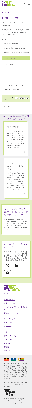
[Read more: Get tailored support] (16, 194)
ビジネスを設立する (11, 313)
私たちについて (9, 323)
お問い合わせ (8, 326)
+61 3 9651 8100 (10, 294)
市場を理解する (9, 300)
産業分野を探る (9, 303)
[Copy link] (16, 98)
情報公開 (7, 332)
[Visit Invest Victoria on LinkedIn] (16, 265)
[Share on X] (23, 98)
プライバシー (8, 340)
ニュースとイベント (11, 319)
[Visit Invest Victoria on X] (7, 265)
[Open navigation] (29, 4)
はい (8, 89)
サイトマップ (8, 351)
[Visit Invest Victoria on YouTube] (7, 272)
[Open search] (24, 4)
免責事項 (7, 343)
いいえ (17, 89)
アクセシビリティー (11, 336)
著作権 (6, 347)
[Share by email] (20, 98)
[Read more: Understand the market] (16, 152)
